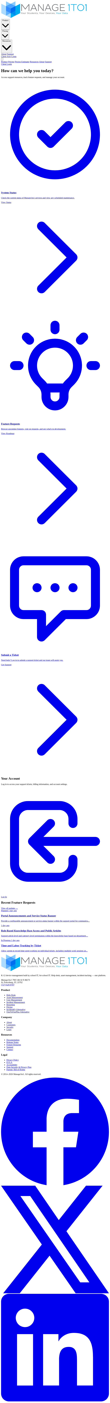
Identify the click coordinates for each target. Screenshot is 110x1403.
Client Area (6, 56)
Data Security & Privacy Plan (18, 1067)
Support (10, 54)
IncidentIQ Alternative (15, 1009)
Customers (10, 1025)
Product (5, 20)
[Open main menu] (2, 59)
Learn (8, 1029)
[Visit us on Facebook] (55, 1184)
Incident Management (15, 1002)
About (3, 54)
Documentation (12, 1040)
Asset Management (14, 997)
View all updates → (9, 908)
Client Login (6, 64)
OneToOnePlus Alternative (17, 1012)
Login (13, 56)
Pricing (5, 31)
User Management (14, 1000)
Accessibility (11, 1065)
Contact (9, 1049)
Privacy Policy (12, 1060)
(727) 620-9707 (7, 985)
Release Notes (12, 1042)
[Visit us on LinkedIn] (55, 1401)
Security (9, 1027)
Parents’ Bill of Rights (15, 1069)
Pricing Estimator (22, 62)
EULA (9, 1062)
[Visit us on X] (55, 1292)
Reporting (10, 1005)
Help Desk (11, 995)
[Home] (45, 18)
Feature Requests (13, 1045)
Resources (6, 41)
